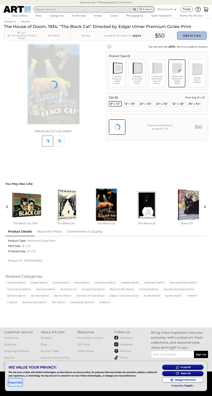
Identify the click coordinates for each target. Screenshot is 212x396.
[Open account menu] (175, 9)
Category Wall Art (16, 282)
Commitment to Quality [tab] (85, 231)
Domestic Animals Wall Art (91, 295)
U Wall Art (192, 295)
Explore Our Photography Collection (106, 2)
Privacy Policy (15, 382)
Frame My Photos (191, 15)
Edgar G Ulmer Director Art (124, 295)
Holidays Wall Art (130, 282)
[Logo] (17, 9)
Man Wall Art (58, 302)
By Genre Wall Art (16, 295)
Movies (25, 21)
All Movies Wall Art (148, 289)
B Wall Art (105, 302)
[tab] (117, 73)
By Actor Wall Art (40, 295)
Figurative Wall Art (45, 289)
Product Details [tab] (20, 231)
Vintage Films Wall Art (93, 289)
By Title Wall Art (152, 295)
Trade (187, 9)
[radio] (115, 103)
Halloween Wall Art (154, 282)
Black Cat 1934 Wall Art (122, 289)
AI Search (147, 9)
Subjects (10, 21)
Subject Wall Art (39, 282)
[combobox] (83, 9)
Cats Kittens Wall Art (105, 282)
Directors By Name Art (82, 302)
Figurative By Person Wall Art (178, 289)
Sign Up (201, 354)
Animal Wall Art (61, 282)
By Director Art (68, 289)
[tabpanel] (157, 116)
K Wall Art (12, 302)
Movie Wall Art (82, 282)
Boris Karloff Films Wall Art (183, 282)
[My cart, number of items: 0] (206, 9)
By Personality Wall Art (34, 302)
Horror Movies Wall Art (19, 289)
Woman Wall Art (62, 295)
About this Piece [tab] (49, 231)
